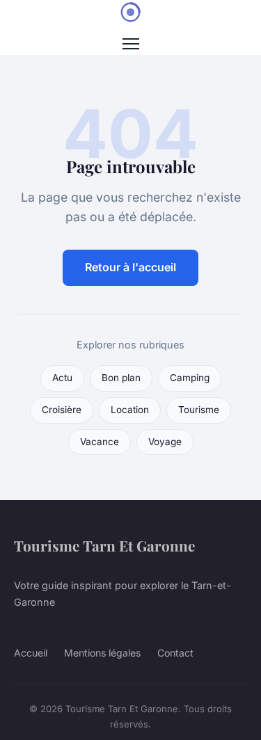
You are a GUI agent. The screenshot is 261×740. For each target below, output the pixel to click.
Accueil (30, 653)
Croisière (61, 409)
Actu (62, 377)
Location (130, 409)
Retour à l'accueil (130, 267)
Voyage (165, 441)
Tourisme (198, 409)
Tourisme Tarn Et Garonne (104, 545)
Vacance (99, 441)
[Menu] (131, 44)
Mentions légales (102, 653)
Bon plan (121, 377)
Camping (189, 377)
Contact (175, 653)
